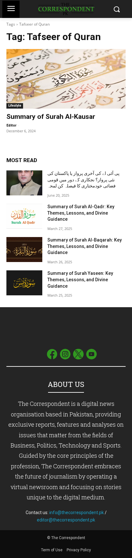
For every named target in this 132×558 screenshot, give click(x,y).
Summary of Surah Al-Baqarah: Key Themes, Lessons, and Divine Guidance (84, 246)
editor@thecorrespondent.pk (66, 519)
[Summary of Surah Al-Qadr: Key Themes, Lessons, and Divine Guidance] (24, 216)
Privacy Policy (79, 550)
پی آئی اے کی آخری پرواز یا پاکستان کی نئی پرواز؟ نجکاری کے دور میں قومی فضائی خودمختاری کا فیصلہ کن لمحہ (83, 179)
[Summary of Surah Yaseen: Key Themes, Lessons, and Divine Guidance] (24, 282)
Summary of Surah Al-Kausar (50, 116)
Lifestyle (14, 105)
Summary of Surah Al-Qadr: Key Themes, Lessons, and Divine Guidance (80, 213)
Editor (11, 125)
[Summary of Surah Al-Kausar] (66, 79)
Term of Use (52, 550)
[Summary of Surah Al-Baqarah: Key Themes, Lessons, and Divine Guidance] (24, 249)
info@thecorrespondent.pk (76, 512)
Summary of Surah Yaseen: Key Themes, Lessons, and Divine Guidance (80, 279)
